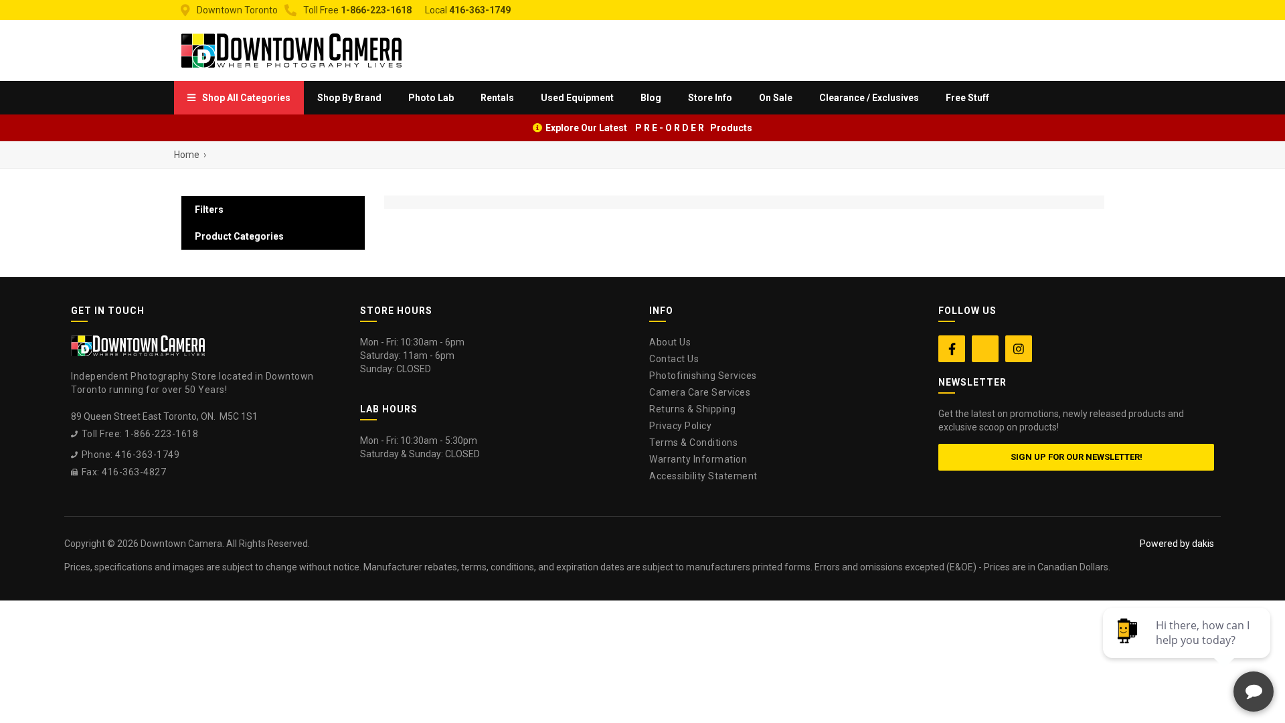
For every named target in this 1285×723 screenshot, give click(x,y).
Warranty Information (698, 459)
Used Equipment (577, 97)
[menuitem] (239, 97)
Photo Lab (431, 97)
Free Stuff (967, 97)
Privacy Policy (680, 425)
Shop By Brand (349, 97)
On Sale (775, 97)
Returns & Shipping (692, 409)
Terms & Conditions (693, 442)
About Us (670, 342)
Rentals (497, 97)
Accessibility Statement (703, 476)
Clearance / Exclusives (869, 97)
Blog (650, 97)
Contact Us (674, 358)
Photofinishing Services (703, 375)
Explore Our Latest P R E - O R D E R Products (648, 128)
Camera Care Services (699, 392)
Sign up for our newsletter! (1076, 457)
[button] (239, 97)
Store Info (710, 97)
